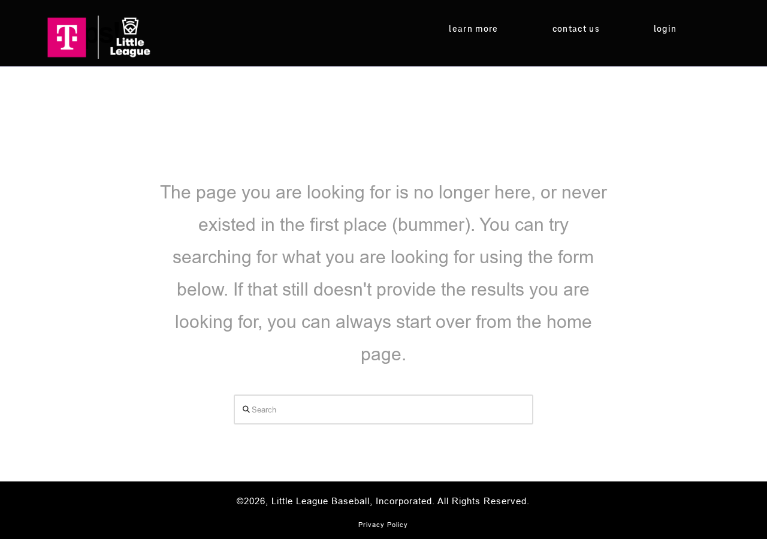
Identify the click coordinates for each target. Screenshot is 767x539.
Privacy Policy (383, 524)
